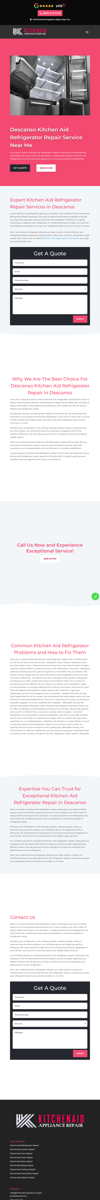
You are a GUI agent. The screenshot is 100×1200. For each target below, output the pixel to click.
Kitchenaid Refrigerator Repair (24, 1145)
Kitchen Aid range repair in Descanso (61, 238)
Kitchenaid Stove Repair (21, 1161)
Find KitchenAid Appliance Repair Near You (51, 19)
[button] (95, 596)
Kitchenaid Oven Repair (21, 1153)
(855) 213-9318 (52, 13)
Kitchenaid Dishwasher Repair (24, 1173)
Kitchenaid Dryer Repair (21, 1157)
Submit (80, 319)
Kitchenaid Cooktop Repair (23, 1169)
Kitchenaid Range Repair (22, 1165)
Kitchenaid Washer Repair (22, 1177)
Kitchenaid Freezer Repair (22, 1149)
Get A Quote (20, 168)
